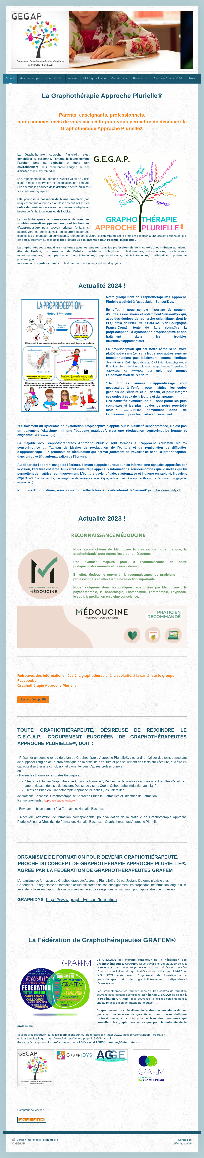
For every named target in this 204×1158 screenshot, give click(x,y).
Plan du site (50, 1139)
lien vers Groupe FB (33, 699)
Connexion (185, 1139)
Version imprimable (29, 1139)
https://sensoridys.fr (167, 490)
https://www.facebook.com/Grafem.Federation (136, 1034)
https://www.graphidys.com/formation (81, 899)
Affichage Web (182, 1143)
